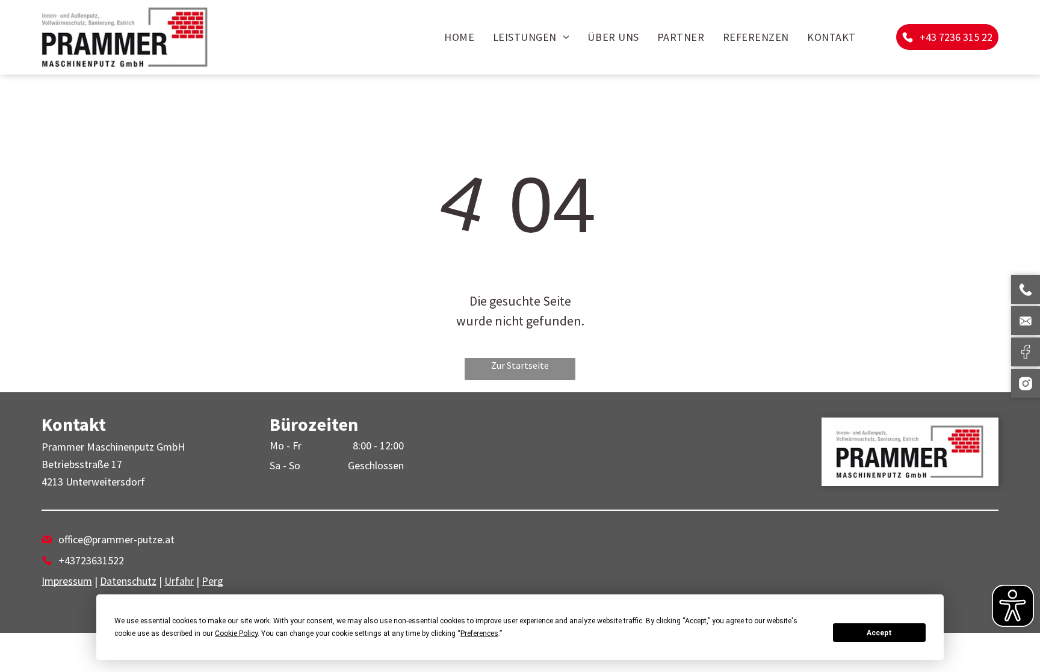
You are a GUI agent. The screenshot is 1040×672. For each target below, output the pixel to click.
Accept (879, 633)
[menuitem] (459, 37)
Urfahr (179, 581)
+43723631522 (91, 560)
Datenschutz (128, 581)
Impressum (67, 581)
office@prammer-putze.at (116, 539)
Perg (212, 581)
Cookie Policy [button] (236, 633)
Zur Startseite (520, 365)
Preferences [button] (479, 633)
